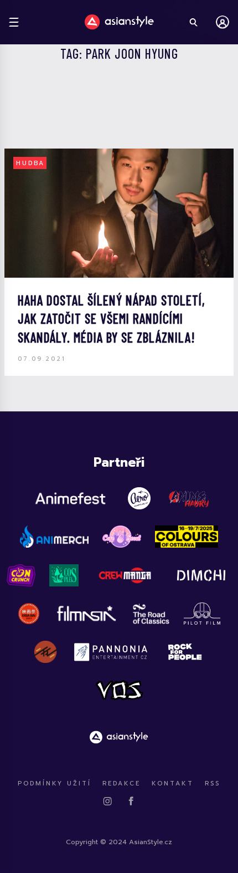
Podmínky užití (54, 783)
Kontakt (173, 783)
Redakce (121, 783)
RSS (212, 783)
